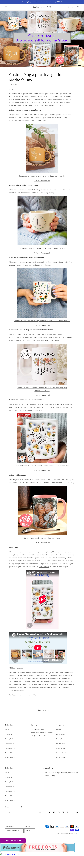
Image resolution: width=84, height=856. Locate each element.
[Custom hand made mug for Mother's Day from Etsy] (42, 220)
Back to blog (43, 710)
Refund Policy (9, 743)
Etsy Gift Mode (53, 102)
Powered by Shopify (74, 833)
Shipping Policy (10, 748)
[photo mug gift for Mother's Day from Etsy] (42, 510)
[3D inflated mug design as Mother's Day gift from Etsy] (42, 438)
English (28, 830)
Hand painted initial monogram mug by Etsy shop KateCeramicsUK (42, 248)
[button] (6, 7)
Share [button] (13, 89)
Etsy (10, 96)
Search (7, 730)
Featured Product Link (42, 181)
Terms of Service (10, 753)
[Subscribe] (39, 812)
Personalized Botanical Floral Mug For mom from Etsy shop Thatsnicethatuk (42, 321)
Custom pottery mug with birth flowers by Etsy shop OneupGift (42, 176)
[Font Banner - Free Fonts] (10, 854)
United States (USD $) (13, 830)
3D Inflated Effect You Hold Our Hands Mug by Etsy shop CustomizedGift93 (42, 466)
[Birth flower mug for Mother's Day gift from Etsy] (42, 364)
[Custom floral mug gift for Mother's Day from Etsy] (42, 293)
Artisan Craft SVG (65, 833)
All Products (9, 734)
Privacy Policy (9, 739)
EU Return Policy (10, 757)
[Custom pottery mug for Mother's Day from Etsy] (42, 148)
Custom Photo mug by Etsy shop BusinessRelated (42, 538)
